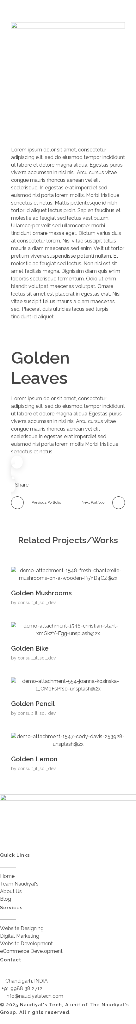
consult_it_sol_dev (37, 602)
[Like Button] (17, 462)
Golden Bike (30, 648)
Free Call (74, 120)
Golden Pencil (33, 704)
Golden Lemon (34, 759)
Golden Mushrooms (41, 593)
